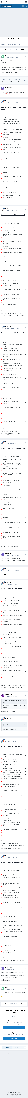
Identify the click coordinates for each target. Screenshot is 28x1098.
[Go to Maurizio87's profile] (2, 101)
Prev (5, 49)
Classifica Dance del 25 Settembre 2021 (13, 448)
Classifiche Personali (14, 44)
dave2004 (8, 694)
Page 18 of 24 (13, 49)
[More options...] (25, 57)
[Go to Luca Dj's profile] (2, 56)
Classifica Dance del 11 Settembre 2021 (13, 215)
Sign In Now (14, 1038)
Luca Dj (7, 56)
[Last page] (26, 50)
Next (22, 49)
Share (7, 1047)
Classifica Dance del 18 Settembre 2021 (13, 333)
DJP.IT (4, 2)
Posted (11, 57)
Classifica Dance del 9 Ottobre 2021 (12, 746)
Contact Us (11, 1092)
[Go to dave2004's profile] (2, 695)
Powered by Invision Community (14, 1095)
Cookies (17, 1092)
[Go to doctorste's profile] (2, 88)
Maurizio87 (5, 43)
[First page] (2, 50)
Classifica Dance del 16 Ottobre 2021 (12, 862)
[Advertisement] (14, 23)
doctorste (8, 87)
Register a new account (14, 1027)
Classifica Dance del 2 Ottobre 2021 (12, 588)
